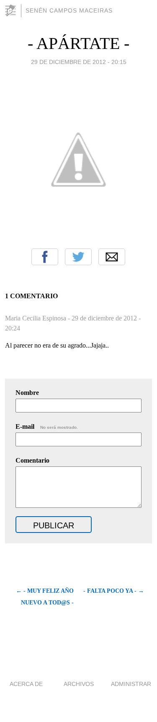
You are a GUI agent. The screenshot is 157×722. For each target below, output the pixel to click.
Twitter (78, 256)
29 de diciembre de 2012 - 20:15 (78, 62)
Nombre (27, 392)
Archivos (79, 684)
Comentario (32, 460)
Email (111, 256)
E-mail (46, 426)
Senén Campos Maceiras (69, 10)
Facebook (44, 256)
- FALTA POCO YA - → (113, 591)
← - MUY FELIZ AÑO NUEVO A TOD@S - (45, 597)
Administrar (131, 684)
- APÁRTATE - (78, 43)
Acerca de (26, 684)
